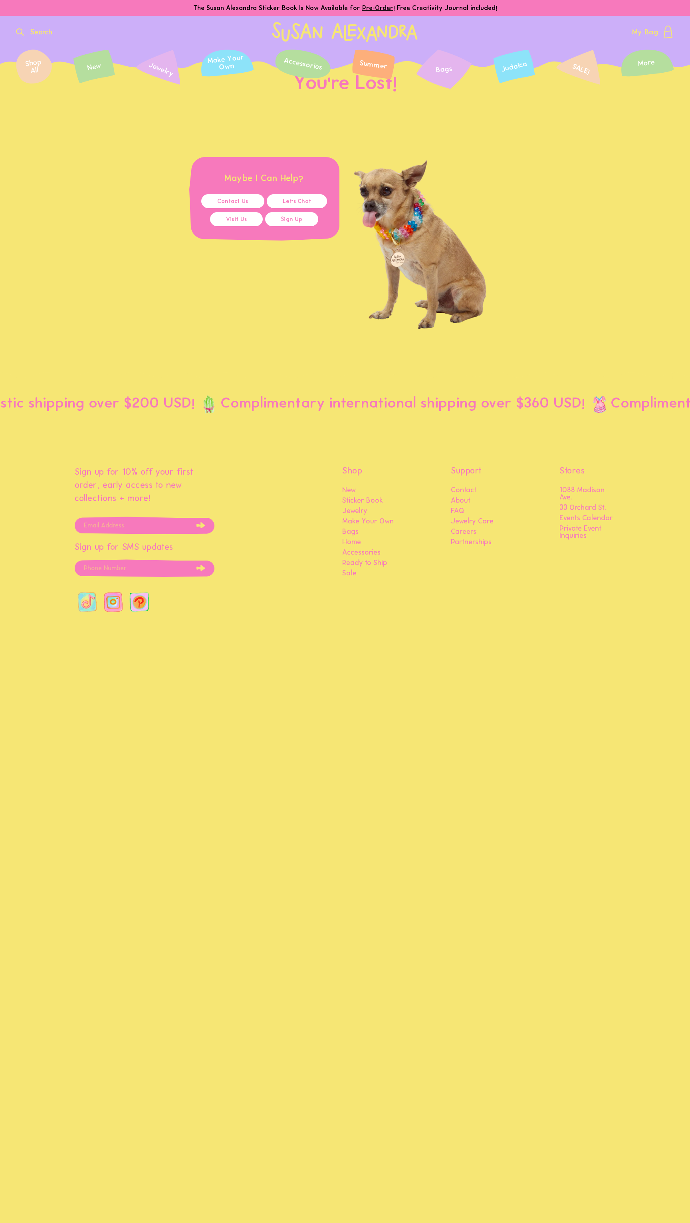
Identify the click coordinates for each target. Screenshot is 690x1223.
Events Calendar (586, 518)
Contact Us (232, 201)
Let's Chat (297, 201)
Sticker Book (362, 501)
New (349, 490)
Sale (349, 573)
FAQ (457, 511)
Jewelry (354, 511)
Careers (463, 532)
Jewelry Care (472, 521)
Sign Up (291, 219)
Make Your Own (368, 521)
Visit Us (236, 219)
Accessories (361, 553)
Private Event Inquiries (580, 532)
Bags (350, 532)
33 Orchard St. (582, 508)
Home (351, 542)
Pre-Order (377, 8)
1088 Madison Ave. (582, 493)
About (460, 501)
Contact (463, 490)
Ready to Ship (364, 563)
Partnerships (471, 542)
